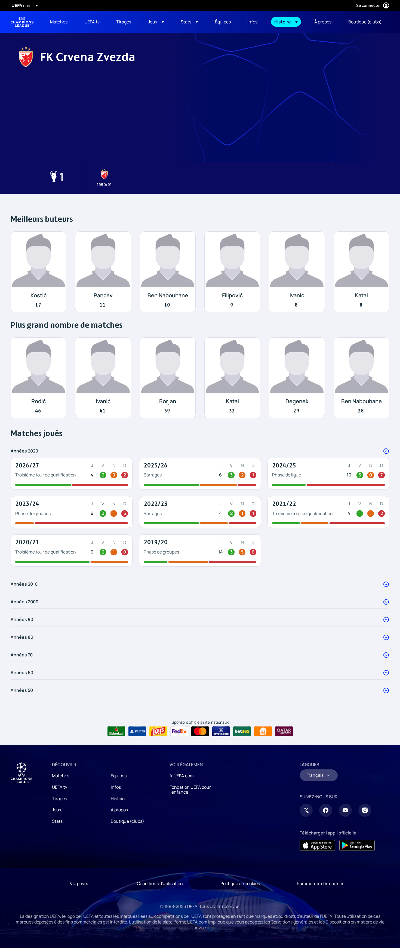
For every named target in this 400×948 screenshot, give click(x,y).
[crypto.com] (221, 731)
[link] (59, 22)
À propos (119, 810)
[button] (156, 22)
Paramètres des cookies (320, 883)
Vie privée (79, 883)
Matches (60, 776)
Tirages (59, 799)
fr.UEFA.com (182, 776)
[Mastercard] (200, 731)
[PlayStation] (137, 731)
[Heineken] (116, 731)
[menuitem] (60, 22)
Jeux (56, 810)
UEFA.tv (59, 787)
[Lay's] (158, 731)
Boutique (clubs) (127, 821)
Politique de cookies (240, 883)
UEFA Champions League (22, 22)
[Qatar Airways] (284, 731)
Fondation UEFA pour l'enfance (190, 789)
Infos (116, 787)
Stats (57, 821)
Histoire (118, 799)
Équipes (119, 776)
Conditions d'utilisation (160, 883)
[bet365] (242, 731)
